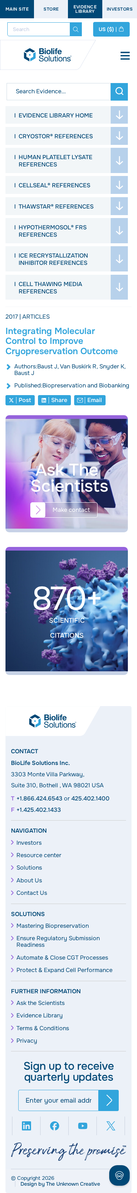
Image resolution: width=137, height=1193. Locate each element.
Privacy (26, 1041)
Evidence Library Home (56, 115)
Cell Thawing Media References (50, 287)
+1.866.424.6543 (39, 798)
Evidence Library (84, 9)
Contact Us (31, 893)
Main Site (17, 9)
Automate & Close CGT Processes (62, 957)
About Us (29, 880)
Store (51, 9)
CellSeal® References (54, 185)
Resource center (38, 855)
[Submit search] (76, 29)
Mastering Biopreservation (52, 926)
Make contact (71, 510)
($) (108, 29)
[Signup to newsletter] (109, 1100)
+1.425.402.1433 (38, 810)
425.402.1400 (90, 798)
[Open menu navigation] (125, 56)
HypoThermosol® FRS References (53, 231)
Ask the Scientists (40, 1003)
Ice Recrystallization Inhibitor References (53, 259)
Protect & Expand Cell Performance (64, 970)
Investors (29, 843)
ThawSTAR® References (56, 206)
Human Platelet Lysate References (55, 160)
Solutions (29, 867)
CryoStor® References (56, 136)
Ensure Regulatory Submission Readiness (58, 942)
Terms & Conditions (42, 1028)
